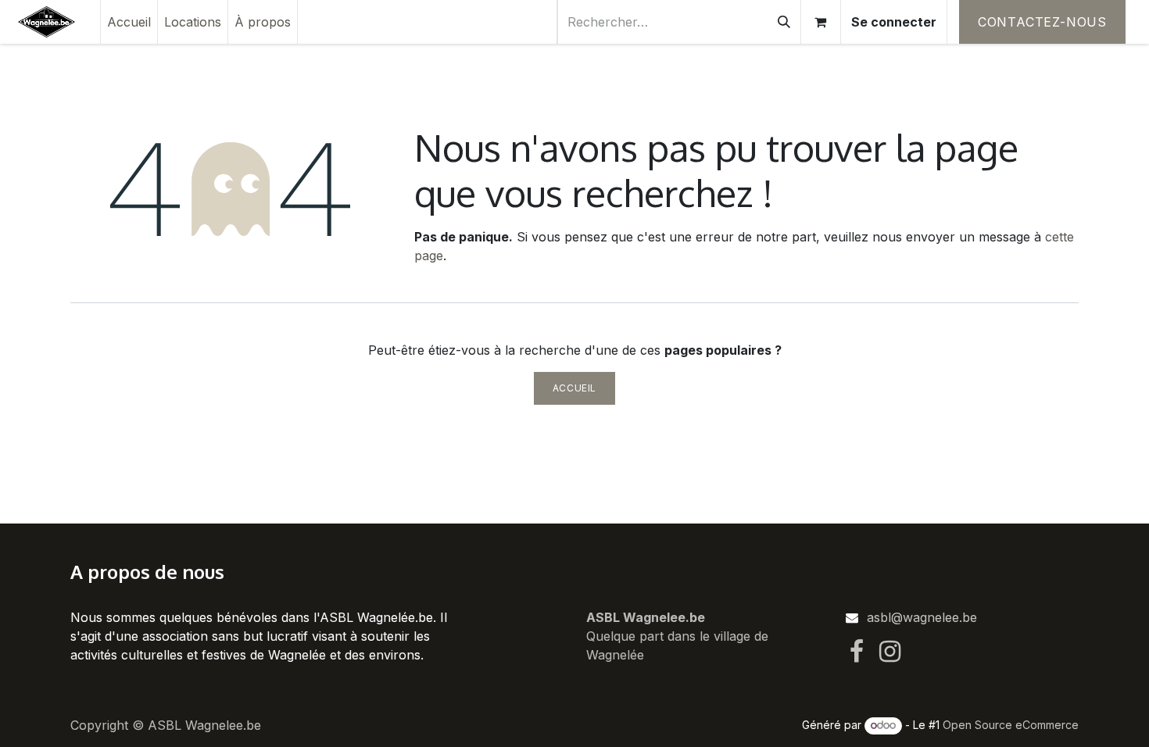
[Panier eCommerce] (820, 22)
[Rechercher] (784, 22)
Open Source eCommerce (1011, 724)
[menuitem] (129, 22)
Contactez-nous (1042, 22)
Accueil (574, 388)
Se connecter (893, 22)
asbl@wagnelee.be (922, 617)
